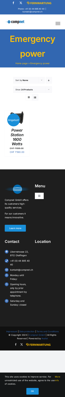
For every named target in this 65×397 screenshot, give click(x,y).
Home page (21, 63)
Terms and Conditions (48, 331)
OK (32, 391)
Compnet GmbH (37, 335)
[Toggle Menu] (58, 23)
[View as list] (35, 97)
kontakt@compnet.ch (32, 11)
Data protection (27, 331)
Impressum (11, 331)
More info (57, 378)
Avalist (44, 338)
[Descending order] (49, 80)
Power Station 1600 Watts (17, 137)
